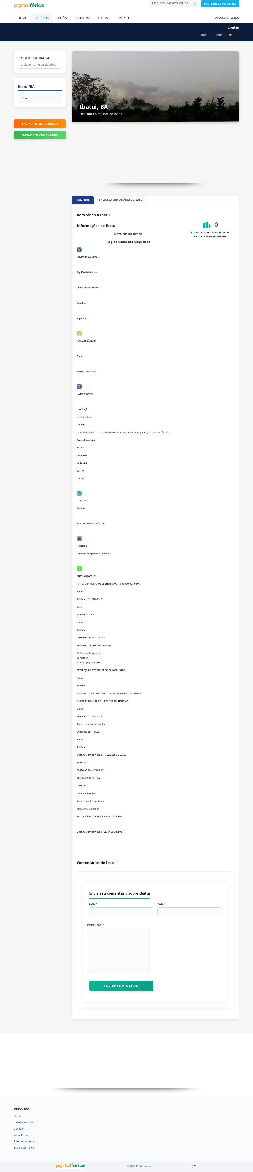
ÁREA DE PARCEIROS (227, 17)
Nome (93, 904)
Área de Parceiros (24, 1141)
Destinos (42, 18)
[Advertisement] (155, 155)
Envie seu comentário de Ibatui (121, 200)
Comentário (96, 925)
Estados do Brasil (24, 1122)
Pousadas (82, 18)
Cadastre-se (21, 1135)
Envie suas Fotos (24, 1147)
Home (22, 18)
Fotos (103, 18)
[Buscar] (195, 3)
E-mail (161, 904)
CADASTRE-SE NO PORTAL (220, 4)
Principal (83, 200)
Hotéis (62, 18)
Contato (122, 18)
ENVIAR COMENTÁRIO (121, 986)
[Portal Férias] (29, 7)
